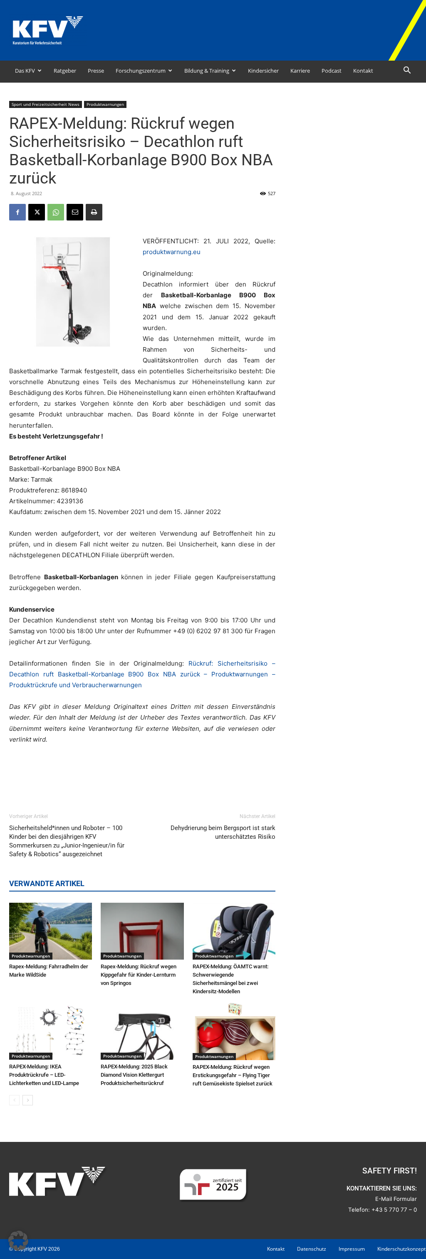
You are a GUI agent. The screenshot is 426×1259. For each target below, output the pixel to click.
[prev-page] (14, 1100)
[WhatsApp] (55, 212)
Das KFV (25, 70)
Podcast (332, 70)
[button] (407, 71)
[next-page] (27, 1100)
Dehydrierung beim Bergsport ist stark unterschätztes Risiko (223, 832)
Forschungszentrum (141, 70)
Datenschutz (311, 1248)
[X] (36, 212)
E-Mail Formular (396, 1198)
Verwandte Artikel (46, 883)
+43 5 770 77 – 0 (394, 1209)
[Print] (94, 212)
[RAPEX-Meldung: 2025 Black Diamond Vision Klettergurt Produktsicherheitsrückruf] (142, 1031)
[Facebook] (17, 212)
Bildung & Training (206, 70)
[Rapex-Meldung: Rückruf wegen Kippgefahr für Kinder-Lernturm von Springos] (142, 931)
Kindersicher (263, 70)
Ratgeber (65, 70)
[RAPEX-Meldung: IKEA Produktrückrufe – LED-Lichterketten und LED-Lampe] (50, 1031)
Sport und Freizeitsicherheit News (45, 104)
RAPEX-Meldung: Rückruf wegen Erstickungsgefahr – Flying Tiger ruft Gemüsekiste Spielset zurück (232, 1075)
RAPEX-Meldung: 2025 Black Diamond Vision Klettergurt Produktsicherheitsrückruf (134, 1074)
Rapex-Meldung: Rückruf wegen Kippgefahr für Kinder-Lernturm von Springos (138, 974)
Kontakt (363, 70)
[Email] (75, 212)
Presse (96, 70)
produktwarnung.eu (172, 252)
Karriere (300, 70)
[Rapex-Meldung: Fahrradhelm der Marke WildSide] (50, 931)
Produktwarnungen (105, 104)
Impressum (352, 1248)
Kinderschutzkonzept (401, 1248)
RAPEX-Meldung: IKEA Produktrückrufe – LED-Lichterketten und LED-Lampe (44, 1074)
